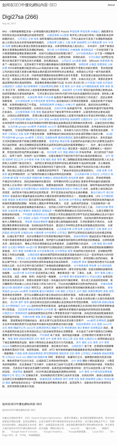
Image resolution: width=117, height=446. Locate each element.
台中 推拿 (76, 86)
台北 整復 (31, 258)
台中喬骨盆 (75, 199)
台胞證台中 (87, 119)
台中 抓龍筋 (24, 217)
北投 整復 (78, 338)
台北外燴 (13, 126)
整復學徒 (54, 141)
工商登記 (13, 133)
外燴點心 (95, 31)
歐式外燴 (64, 199)
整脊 (84, 261)
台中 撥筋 (82, 291)
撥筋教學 (18, 287)
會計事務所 (24, 210)
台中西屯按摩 (38, 100)
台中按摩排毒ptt (30, 188)
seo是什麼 (31, 247)
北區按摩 (22, 309)
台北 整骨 (92, 342)
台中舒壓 (78, 89)
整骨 (70, 250)
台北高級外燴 (81, 174)
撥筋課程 (7, 269)
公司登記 (22, 38)
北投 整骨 (75, 353)
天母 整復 (36, 111)
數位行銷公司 (98, 192)
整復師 (11, 199)
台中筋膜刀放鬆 (93, 82)
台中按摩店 (50, 232)
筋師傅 (9, 159)
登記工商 (68, 338)
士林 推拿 (33, 38)
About (111, 4)
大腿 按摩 (71, 42)
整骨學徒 (51, 100)
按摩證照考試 (43, 327)
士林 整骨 (101, 228)
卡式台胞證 (94, 57)
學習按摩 (74, 31)
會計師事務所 (30, 86)
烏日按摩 (52, 152)
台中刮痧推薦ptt (85, 53)
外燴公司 (70, 104)
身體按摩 (83, 64)
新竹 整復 (18, 250)
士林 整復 (97, 243)
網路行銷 (73, 152)
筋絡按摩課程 (81, 236)
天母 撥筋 (45, 159)
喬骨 (40, 97)
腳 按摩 (14, 177)
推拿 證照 (108, 291)
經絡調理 (82, 42)
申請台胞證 (96, 276)
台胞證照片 (8, 86)
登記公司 (18, 159)
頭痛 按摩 (101, 170)
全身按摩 (32, 97)
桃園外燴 (37, 177)
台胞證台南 (27, 232)
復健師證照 (46, 378)
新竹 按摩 (68, 378)
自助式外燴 (60, 108)
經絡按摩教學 (40, 221)
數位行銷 (7, 287)
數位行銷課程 (46, 291)
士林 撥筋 (60, 291)
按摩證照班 (22, 199)
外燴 (37, 159)
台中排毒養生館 (45, 250)
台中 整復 (44, 119)
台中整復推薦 (81, 265)
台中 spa (26, 305)
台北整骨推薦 (22, 111)
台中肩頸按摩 (22, 100)
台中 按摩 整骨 (54, 338)
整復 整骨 (13, 338)
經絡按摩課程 (35, 353)
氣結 (64, 148)
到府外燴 (10, 137)
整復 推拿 (40, 316)
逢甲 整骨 (23, 302)
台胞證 (92, 64)
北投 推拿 (79, 378)
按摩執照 (101, 320)
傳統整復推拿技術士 (61, 188)
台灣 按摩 (77, 228)
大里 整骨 (64, 86)
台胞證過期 (53, 35)
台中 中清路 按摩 (103, 119)
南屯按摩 (73, 177)
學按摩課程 (71, 327)
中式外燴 (48, 97)
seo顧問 (91, 320)
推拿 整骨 (56, 159)
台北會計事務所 (16, 247)
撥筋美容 (64, 353)
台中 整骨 (40, 338)
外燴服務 (75, 49)
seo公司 (52, 126)
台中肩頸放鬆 (104, 265)
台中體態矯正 (62, 49)
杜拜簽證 (108, 82)
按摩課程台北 (40, 214)
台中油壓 (57, 148)
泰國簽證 (36, 210)
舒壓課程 (102, 64)
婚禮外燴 (96, 302)
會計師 (50, 49)
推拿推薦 (105, 60)
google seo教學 (27, 126)
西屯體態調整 (51, 353)
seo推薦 (64, 35)
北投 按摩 (23, 133)
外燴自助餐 (107, 283)
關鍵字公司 (32, 119)
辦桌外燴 (65, 141)
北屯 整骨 (7, 327)
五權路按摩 (51, 137)
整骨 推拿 (105, 86)
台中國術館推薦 (90, 86)
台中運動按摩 (94, 42)
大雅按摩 (39, 232)
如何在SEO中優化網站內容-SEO (29, 4)
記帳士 (61, 42)
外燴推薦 (42, 126)
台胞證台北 (91, 338)
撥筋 (7, 382)
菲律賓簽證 (96, 327)
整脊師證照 (21, 313)
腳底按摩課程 (65, 137)
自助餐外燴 (30, 250)
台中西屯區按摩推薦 (101, 371)
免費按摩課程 (95, 291)
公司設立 (66, 60)
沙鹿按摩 (52, 42)
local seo (21, 357)
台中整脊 (29, 159)
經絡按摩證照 (60, 177)
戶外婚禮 (27, 214)
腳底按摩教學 (35, 309)
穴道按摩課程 (46, 86)
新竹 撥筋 (81, 342)
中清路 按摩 (21, 353)
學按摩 (28, 221)
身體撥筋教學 (47, 104)
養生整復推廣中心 (79, 276)
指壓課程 (44, 188)
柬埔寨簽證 (87, 49)
